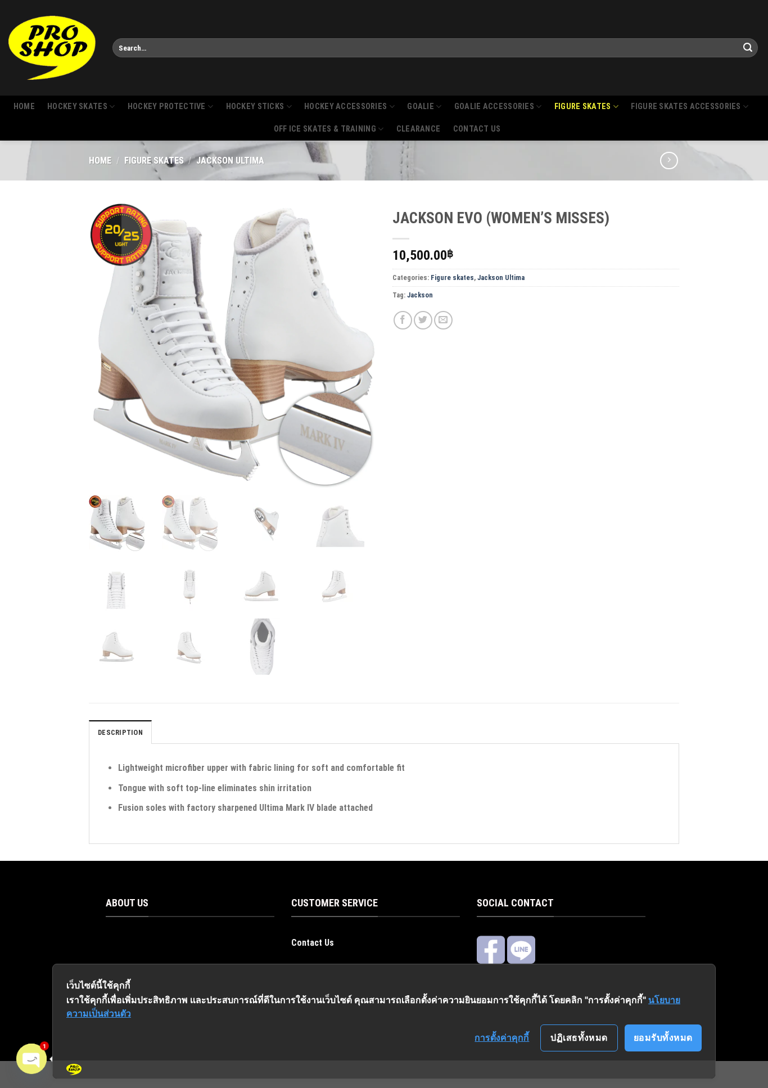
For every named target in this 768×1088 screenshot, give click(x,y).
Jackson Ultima (230, 160)
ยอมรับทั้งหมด (663, 1037)
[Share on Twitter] (423, 320)
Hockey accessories (345, 106)
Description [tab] (120, 732)
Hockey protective (167, 106)
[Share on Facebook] (403, 320)
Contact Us (312, 942)
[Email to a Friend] (443, 320)
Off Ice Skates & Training (325, 129)
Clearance (418, 129)
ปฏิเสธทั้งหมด (579, 1037)
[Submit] (747, 47)
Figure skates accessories (685, 106)
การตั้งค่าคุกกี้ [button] (502, 1037)
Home (24, 106)
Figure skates (582, 106)
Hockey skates (77, 106)
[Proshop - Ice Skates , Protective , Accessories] (52, 47)
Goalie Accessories (494, 106)
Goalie (420, 106)
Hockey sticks (255, 106)
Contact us (477, 129)
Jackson (420, 295)
